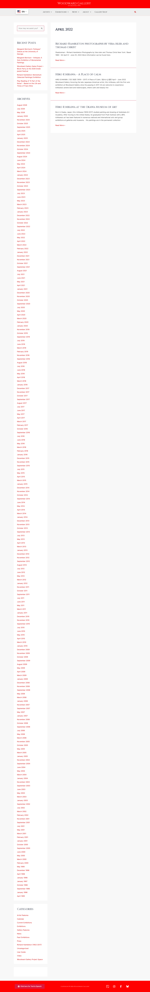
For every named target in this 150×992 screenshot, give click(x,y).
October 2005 (22, 745)
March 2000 (21, 859)
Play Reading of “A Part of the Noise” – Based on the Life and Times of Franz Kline (29, 83)
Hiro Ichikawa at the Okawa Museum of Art (86, 107)
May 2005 (21, 749)
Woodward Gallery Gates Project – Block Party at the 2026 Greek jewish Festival (30, 68)
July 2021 (20, 274)
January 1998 (22, 878)
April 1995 (21, 896)
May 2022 (21, 237)
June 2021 (21, 278)
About (86, 12)
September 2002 (23, 804)
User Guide (21, 952)
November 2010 (23, 620)
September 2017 (23, 399)
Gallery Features (23, 930)
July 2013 (20, 535)
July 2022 (21, 230)
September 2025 (23, 127)
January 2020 (22, 326)
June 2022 (21, 234)
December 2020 (23, 293)
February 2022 (22, 249)
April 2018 (21, 377)
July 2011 (20, 598)
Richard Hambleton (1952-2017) (29, 945)
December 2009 (23, 650)
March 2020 (21, 318)
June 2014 (21, 502)
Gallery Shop (101, 12)
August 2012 (22, 565)
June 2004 (21, 767)
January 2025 (22, 138)
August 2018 (22, 363)
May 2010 (21, 635)
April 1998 (21, 874)
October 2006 (22, 723)
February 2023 (22, 208)
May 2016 (21, 444)
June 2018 (21, 370)
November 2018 (23, 355)
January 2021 (22, 289)
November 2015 (23, 462)
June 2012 (21, 572)
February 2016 (22, 451)
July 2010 (20, 627)
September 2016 (23, 432)
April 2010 (21, 638)
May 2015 (21, 473)
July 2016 (20, 436)
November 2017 (23, 392)
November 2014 (23, 491)
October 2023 (22, 186)
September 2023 (23, 190)
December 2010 (23, 616)
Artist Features (22, 915)
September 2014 (23, 499)
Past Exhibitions (23, 937)
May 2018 (21, 374)
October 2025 (22, 123)
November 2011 (23, 587)
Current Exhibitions (24, 923)
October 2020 (22, 300)
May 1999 (21, 867)
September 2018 (23, 359)
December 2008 (23, 683)
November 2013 (23, 524)
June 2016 (21, 440)
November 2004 (23, 760)
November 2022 (23, 219)
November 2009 (23, 653)
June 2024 (21, 160)
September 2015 (23, 466)
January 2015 (22, 484)
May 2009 (21, 668)
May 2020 (21, 311)
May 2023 (21, 201)
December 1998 (23, 870)
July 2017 (20, 407)
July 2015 (20, 469)
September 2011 (23, 594)
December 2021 (23, 256)
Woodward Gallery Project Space (30, 959)
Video (19, 956)
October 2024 (22, 149)
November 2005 (23, 741)
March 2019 (21, 348)
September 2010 (23, 624)
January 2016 (22, 455)
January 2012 (22, 583)
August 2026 (22, 105)
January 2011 (22, 613)
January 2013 (22, 550)
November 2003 (23, 782)
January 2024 (22, 175)
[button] (51, 12)
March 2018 (21, 381)
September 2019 (23, 337)
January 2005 (22, 756)
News (74, 12)
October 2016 (22, 429)
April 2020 (21, 315)
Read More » (60, 60)
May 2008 (21, 694)
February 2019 (22, 352)
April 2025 (21, 134)
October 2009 (22, 657)
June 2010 (21, 631)
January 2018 (22, 385)
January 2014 (22, 517)
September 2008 (23, 690)
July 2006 (21, 730)
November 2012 (23, 558)
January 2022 (22, 252)
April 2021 (21, 285)
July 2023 (21, 193)
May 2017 (20, 414)
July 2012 (20, 569)
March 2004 (21, 775)
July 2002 (21, 808)
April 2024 (21, 168)
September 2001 (23, 822)
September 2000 (23, 848)
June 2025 (21, 131)
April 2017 (21, 418)
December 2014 (23, 488)
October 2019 (22, 333)
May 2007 (21, 712)
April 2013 (21, 543)
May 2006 (21, 734)
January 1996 (22, 892)
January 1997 (22, 881)
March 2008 (21, 697)
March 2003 (21, 797)
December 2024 (23, 142)
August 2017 (22, 403)
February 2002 (22, 815)
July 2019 (20, 340)
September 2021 (23, 267)
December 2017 (23, 388)
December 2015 (23, 458)
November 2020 (23, 296)
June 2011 (21, 602)
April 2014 (21, 510)
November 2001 (23, 819)
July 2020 (21, 307)
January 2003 (22, 800)
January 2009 (22, 679)
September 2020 (23, 304)
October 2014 (22, 495)
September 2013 (23, 532)
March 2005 (21, 753)
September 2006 (23, 727)
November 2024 (23, 146)
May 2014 (21, 506)
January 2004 (22, 778)
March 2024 (21, 171)
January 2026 (22, 116)
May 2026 (21, 112)
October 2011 (22, 591)
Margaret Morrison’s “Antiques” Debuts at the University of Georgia (29, 51)
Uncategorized (22, 948)
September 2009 (23, 661)
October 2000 (22, 845)
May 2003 (21, 793)
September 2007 (23, 708)
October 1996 (22, 885)
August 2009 (22, 664)
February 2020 (22, 322)
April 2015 (21, 477)
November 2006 (23, 719)
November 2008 (23, 686)
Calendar (20, 919)
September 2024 (23, 153)
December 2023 (23, 179)
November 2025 (23, 120)
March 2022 (21, 245)
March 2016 (21, 447)
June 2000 (21, 852)
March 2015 (21, 480)
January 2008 (22, 701)
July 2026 (21, 109)
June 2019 (21, 344)
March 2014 (21, 513)
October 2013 (22, 528)
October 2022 (22, 223)
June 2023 (21, 197)
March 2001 (21, 833)
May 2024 (21, 164)
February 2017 (22, 425)
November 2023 (23, 182)
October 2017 (22, 396)
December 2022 (23, 215)
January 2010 (22, 646)
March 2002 (21, 811)
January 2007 (22, 716)
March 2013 (21, 547)
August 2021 (22, 271)
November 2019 (23, 329)
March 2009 (21, 675)
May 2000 (21, 856)
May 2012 (21, 576)
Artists (46, 12)
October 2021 (22, 263)
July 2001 (20, 826)
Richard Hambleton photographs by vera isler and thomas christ (91, 45)
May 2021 (21, 282)
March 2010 (21, 642)
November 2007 (23, 705)
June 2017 (21, 410)
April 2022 (21, 241)
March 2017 (21, 421)
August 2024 (22, 157)
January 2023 (22, 212)
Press (19, 941)
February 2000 (22, 863)
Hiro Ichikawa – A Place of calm (78, 74)
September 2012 (23, 561)
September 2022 (23, 226)
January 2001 (22, 841)
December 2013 (23, 521)
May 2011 (20, 605)
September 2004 (23, 764)
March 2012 (21, 580)
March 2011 (21, 609)
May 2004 (21, 771)
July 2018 (20, 366)
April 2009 (21, 672)
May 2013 (21, 539)
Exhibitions (61, 12)
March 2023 (21, 204)
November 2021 (23, 260)
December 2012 (23, 554)
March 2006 (21, 738)
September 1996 (23, 889)
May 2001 (21, 830)
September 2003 (23, 786)
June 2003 (21, 789)
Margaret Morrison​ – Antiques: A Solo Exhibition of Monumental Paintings (29, 60)
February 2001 (22, 837)
